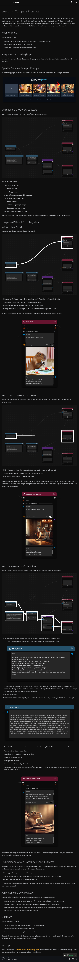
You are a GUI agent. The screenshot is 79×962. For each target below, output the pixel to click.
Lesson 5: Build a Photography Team (27, 950)
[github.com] (76, 958)
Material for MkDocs (13, 960)
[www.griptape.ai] (69, 958)
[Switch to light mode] (72, 2)
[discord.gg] (72, 958)
